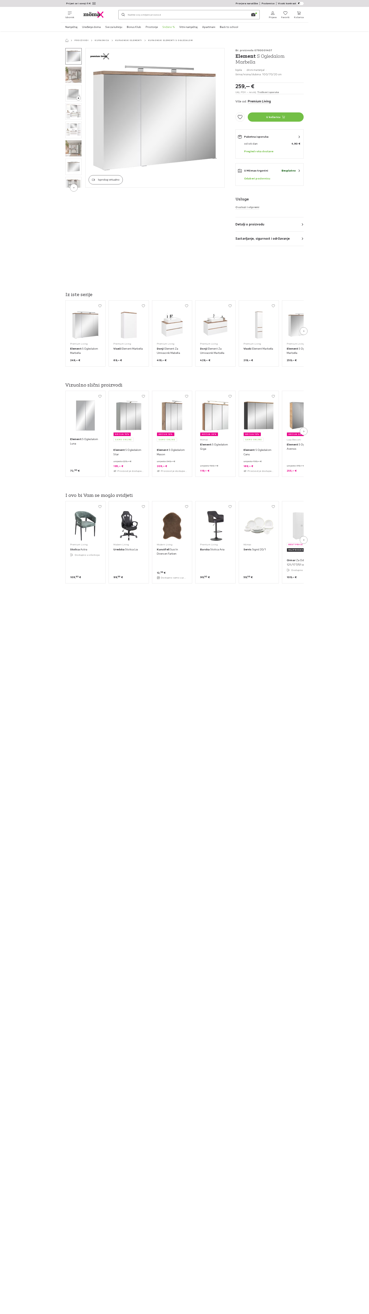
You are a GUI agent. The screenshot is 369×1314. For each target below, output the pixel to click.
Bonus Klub (134, 27)
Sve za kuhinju (113, 27)
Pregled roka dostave (258, 151)
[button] (73, 56)
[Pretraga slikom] (253, 14)
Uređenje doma (91, 27)
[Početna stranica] (66, 40)
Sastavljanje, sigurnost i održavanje (262, 238)
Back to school (229, 27)
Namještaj (71, 27)
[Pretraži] (123, 14)
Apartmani (208, 27)
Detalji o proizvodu (249, 224)
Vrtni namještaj (188, 27)
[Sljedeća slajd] (304, 331)
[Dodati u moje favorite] (240, 117)
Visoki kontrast (287, 3)
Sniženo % (168, 27)
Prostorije (152, 27)
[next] (74, 188)
